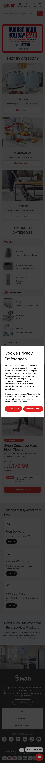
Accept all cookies (33, 409)
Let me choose (13, 409)
